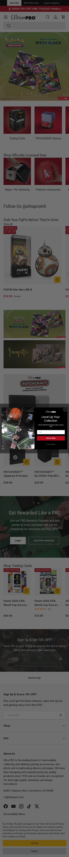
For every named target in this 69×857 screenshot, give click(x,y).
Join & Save (51, 438)
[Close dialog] (65, 409)
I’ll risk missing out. (51, 444)
